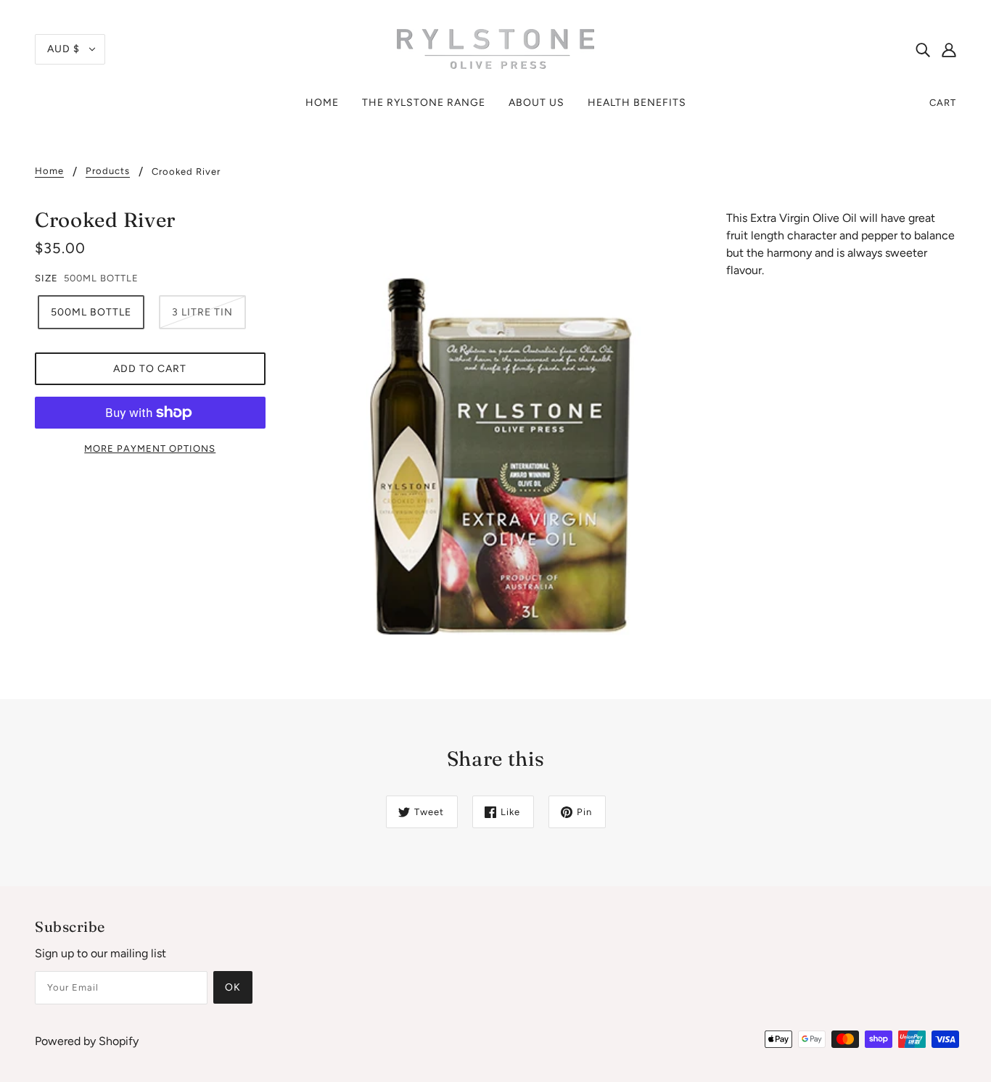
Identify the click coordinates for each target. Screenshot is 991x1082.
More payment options (149, 448)
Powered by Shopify (87, 1041)
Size (46, 278)
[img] (923, 49)
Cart (942, 102)
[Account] (949, 49)
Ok (233, 987)
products (108, 171)
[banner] (495, 48)
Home (49, 171)
